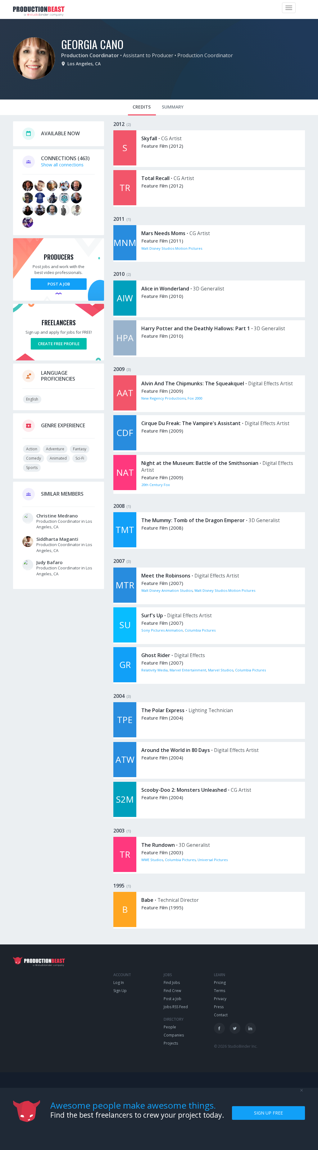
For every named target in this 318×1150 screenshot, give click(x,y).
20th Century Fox (155, 484)
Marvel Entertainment (188, 670)
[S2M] (124, 815)
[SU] (124, 641)
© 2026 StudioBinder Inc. (235, 1046)
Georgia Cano (92, 44)
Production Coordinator (90, 55)
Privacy (220, 998)
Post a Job (59, 284)
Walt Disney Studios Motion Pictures (171, 248)
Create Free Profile (59, 343)
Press (219, 1006)
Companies (174, 1035)
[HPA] (124, 354)
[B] (124, 925)
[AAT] (124, 409)
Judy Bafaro (49, 562)
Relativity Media (154, 670)
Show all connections (62, 165)
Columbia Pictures (200, 630)
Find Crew (172, 990)
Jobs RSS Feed (176, 1006)
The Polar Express (162, 710)
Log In (118, 982)
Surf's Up (152, 615)
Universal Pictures (213, 859)
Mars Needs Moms (163, 233)
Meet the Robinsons (165, 575)
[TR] (124, 203)
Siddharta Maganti (57, 539)
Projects (171, 1043)
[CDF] (124, 449)
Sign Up (120, 990)
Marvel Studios (220, 670)
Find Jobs (172, 982)
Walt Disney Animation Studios (167, 590)
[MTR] (124, 601)
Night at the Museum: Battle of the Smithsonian (199, 463)
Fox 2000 (195, 398)
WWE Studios (152, 859)
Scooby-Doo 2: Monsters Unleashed (184, 789)
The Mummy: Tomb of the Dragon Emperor (193, 520)
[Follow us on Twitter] (234, 1028)
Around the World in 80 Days (175, 750)
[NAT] (124, 488)
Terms (219, 990)
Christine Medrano (57, 515)
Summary (173, 107)
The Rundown (158, 845)
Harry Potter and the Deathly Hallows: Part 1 (195, 328)
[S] (124, 164)
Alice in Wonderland (165, 288)
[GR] (124, 681)
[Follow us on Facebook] (219, 1028)
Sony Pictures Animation (162, 630)
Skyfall (149, 138)
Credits (142, 107)
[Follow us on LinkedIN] (250, 1028)
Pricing (220, 982)
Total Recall (155, 178)
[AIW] (124, 314)
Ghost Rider (155, 655)
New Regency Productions (163, 398)
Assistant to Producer (148, 55)
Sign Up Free (268, 1113)
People (170, 1027)
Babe (147, 900)
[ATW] (124, 775)
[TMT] (124, 546)
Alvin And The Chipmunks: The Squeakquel (192, 383)
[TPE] (124, 736)
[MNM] (124, 259)
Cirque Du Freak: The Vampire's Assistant (191, 423)
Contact (221, 1015)
